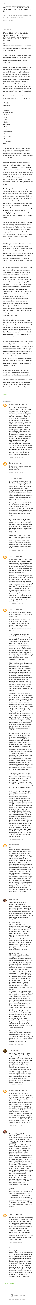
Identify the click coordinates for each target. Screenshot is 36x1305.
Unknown (12, 845)
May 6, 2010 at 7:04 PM (16, 1085)
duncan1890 (23, 1299)
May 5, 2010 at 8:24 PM (16, 604)
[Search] (31, 3)
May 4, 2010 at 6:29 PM (16, 457)
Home (5, 21)
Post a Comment (9, 1283)
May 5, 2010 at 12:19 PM (16, 551)
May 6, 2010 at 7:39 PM (16, 1209)
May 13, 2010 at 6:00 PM (16, 1279)
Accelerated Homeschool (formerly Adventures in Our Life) (18, 9)
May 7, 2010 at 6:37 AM (15, 1242)
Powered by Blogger (20, 1295)
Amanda (12, 900)
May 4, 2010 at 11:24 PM (16, 472)
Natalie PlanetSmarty (16, 404)
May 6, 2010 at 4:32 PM (16, 1044)
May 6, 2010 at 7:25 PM (15, 1125)
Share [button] (4, 394)
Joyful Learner (14, 463)
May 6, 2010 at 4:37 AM (16, 894)
